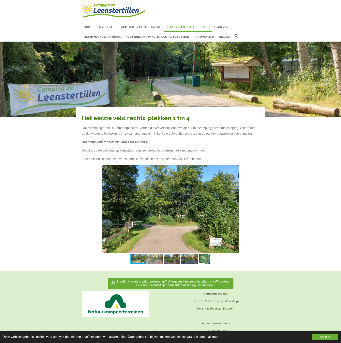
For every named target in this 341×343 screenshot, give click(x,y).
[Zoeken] (236, 36)
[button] (256, 168)
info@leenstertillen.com (219, 308)
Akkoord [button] (325, 336)
